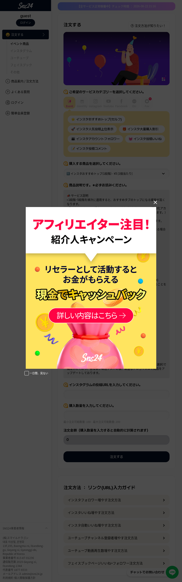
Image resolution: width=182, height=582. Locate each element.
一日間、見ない (39, 373)
